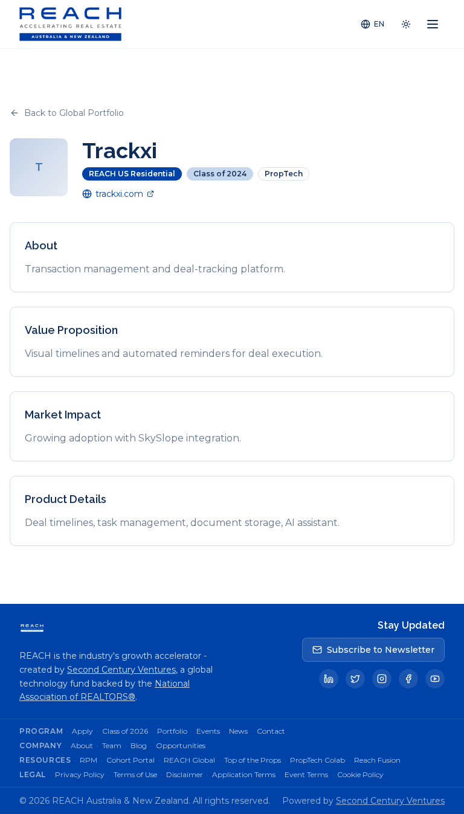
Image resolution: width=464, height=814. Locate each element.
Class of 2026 (125, 730)
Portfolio (172, 730)
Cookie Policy (360, 774)
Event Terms (306, 774)
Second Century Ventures (121, 669)
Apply (82, 730)
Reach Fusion (377, 759)
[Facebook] (408, 678)
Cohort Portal (130, 759)
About (82, 745)
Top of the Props (252, 759)
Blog (138, 745)
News (238, 730)
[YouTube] (435, 678)
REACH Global (189, 759)
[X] (355, 678)
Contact (271, 730)
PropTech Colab (317, 759)
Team (111, 745)
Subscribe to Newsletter (380, 649)
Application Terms (244, 774)
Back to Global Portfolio (74, 112)
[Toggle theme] (406, 24)
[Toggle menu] (432, 24)
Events (208, 730)
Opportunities (180, 745)
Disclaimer (184, 774)
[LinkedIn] (328, 678)
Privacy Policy (80, 774)
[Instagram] (382, 678)
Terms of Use (135, 774)
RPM (88, 759)
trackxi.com (119, 193)
